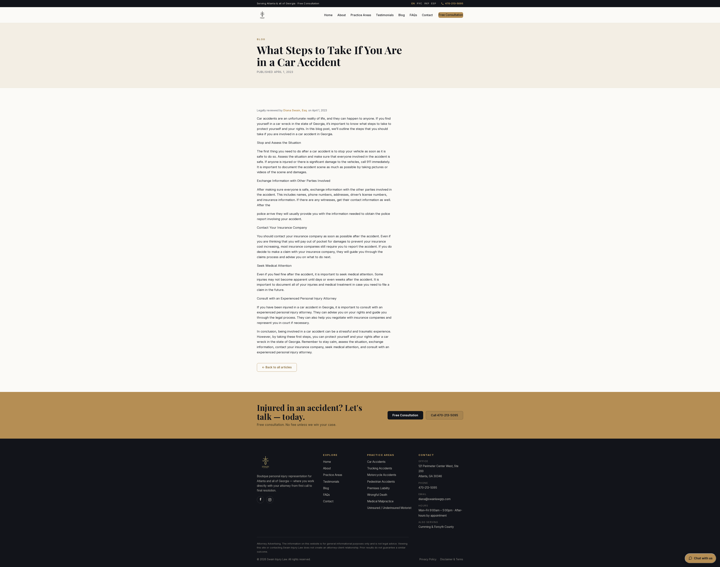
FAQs (413, 15)
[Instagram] (269, 499)
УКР (426, 3)
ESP (433, 3)
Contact (427, 15)
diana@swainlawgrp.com (434, 499)
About (341, 15)
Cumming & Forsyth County (436, 527)
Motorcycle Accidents (381, 475)
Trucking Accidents (379, 468)
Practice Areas (361, 15)
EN (413, 3)
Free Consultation (451, 15)
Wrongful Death (377, 495)
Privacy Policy (427, 559)
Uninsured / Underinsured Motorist (389, 508)
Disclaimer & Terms (451, 559)
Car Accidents (376, 462)
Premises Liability (378, 488)
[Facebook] (260, 499)
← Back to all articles (277, 367)
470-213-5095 (454, 3)
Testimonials (385, 15)
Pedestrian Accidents (381, 481)
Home (328, 15)
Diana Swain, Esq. (295, 110)
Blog (401, 15)
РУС (419, 3)
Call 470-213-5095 (444, 415)
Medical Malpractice (380, 501)
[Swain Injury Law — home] (262, 15)
